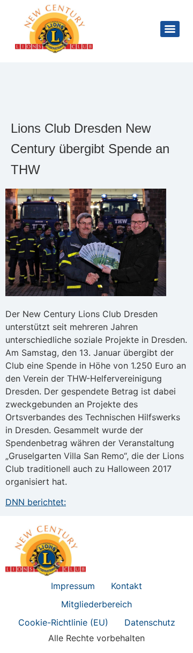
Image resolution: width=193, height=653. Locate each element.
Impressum (73, 585)
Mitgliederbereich (96, 604)
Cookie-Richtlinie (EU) (63, 622)
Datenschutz (149, 622)
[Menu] (170, 29)
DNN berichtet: (35, 502)
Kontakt (126, 585)
